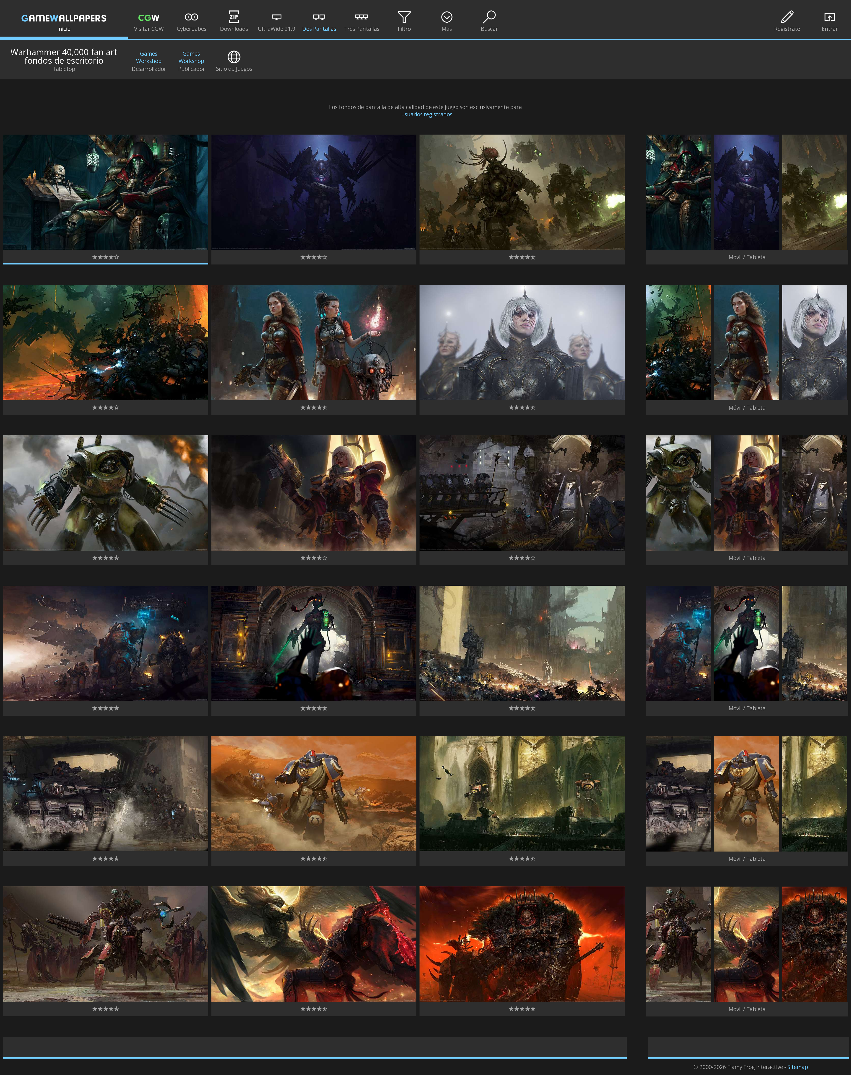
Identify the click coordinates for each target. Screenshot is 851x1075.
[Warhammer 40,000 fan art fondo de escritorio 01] (105, 247)
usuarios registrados (426, 114)
